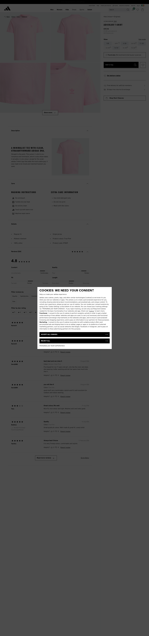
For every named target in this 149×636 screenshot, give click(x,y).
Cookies (91, 311)
